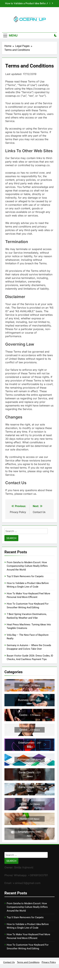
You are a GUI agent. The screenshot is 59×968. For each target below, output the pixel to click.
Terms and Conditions (28, 962)
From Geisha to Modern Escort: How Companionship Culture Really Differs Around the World (27, 566)
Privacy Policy (49, 962)
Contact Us (9, 962)
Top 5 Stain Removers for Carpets (25, 576)
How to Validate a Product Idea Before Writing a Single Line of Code (26, 3)
